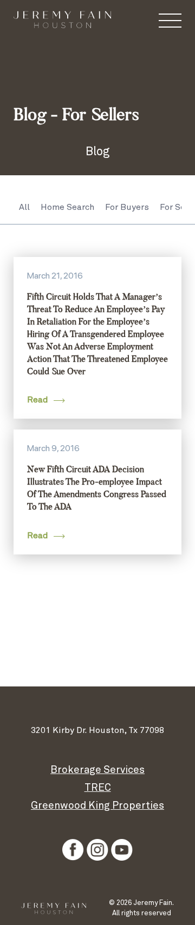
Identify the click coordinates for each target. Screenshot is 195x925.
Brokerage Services (97, 770)
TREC (97, 788)
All (24, 207)
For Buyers (127, 207)
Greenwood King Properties (97, 806)
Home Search (67, 207)
